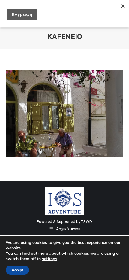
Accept (17, 270)
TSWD (86, 221)
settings (49, 259)
